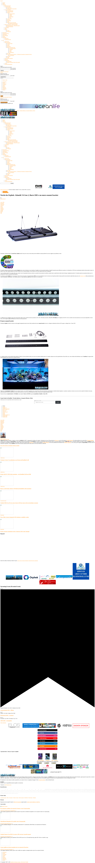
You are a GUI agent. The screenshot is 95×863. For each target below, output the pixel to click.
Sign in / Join (5, 79)
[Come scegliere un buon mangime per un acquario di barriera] (5, 845)
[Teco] (14, 579)
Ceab (9, 790)
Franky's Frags (15, 797)
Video (8, 21)
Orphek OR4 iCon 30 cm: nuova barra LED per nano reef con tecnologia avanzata (19, 502)
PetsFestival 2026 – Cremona (7, 715)
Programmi (9, 20)
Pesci (10, 17)
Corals (10, 50)
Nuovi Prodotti (5, 35)
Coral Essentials (16, 790)
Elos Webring (11, 55)
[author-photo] (3, 437)
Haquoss (57, 790)
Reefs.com (57, 440)
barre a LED (5, 409)
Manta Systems (81, 790)
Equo (39, 790)
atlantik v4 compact (6, 408)
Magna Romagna (10, 26)
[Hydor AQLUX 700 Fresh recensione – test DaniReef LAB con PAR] (7, 471)
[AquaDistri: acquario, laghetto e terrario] (81, 768)
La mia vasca (9, 18)
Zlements (14, 793)
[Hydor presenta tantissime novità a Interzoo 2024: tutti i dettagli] (7, 528)
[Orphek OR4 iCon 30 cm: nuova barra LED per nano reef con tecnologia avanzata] (7, 499)
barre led (4, 410)
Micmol (86, 790)
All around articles (12, 48)
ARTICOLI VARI (3, 810)
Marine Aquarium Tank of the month (13, 62)
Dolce (4, 3)
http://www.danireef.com (4, 439)
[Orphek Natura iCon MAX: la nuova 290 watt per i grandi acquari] (5, 832)
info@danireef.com (8, 784)
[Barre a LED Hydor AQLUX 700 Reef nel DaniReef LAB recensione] (7, 485)
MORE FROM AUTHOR (14, 445)
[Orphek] (31, 579)
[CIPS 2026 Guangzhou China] (47, 584)
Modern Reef (92, 790)
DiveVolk (32, 790)
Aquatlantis (88, 789)
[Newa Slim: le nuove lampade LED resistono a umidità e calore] (7, 514)
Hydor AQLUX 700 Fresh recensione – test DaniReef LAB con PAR (15, 474)
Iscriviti (4, 86)
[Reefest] (64, 727)
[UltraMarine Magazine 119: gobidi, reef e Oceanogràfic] (5, 819)
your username (13, 68)
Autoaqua (6, 790)
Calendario (7, 27)
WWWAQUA (2, 793)
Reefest (34, 797)
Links (4, 85)
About (6, 63)
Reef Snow (30, 797)
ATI (3, 790)
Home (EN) (7, 41)
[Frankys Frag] (39, 773)
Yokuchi (8, 793)
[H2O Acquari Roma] (64, 579)
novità (4, 412)
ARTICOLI (2, 457)
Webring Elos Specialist (13, 23)
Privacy (1, 72)
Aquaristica (76, 789)
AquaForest (72, 789)
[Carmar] (47, 579)
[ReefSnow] (14, 768)
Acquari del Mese (10, 10)
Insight (8, 45)
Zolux (17, 793)
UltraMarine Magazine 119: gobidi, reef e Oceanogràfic (12, 821)
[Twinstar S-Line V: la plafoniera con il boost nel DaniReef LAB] (7, 456)
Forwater (10, 797)
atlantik (4, 406)
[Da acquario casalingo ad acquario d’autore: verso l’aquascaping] (3, 806)
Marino (4, 2)
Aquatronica (92, 789)
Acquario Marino (8, 9)
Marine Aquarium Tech (11, 47)
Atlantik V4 (5, 407)
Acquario (4, 4)
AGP (57, 789)
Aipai (59, 789)
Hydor (60, 790)
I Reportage (5, 34)
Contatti (4, 84)
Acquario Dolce (7, 6)
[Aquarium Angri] (31, 768)
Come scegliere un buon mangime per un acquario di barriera (14, 847)
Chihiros (12, 790)
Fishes (10, 51)
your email (12, 75)
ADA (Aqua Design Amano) (52, 789)
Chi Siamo (4, 83)
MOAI (89, 790)
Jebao (68, 790)
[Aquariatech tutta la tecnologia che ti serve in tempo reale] (7, 268)
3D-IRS (46, 789)
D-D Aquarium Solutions (23, 790)
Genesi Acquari (51, 790)
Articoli (8, 12)
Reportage (9, 46)
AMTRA (65, 789)
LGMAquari (77, 790)
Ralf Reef (26, 797)
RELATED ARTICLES (5, 445)
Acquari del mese (6, 33)
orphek (4, 413)
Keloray (73, 790)
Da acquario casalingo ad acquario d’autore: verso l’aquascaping (15, 808)
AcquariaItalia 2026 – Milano (7, 710)
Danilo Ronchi (3, 198)
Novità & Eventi (8, 5)
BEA (8, 797)
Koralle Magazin (70, 440)
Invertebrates (11, 52)
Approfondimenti (10, 11)
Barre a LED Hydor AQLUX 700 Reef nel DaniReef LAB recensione (15, 488)
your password (13, 69)
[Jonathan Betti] (56, 773)
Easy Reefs (35, 790)
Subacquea (9, 31)
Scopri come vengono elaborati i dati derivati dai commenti (27, 560)
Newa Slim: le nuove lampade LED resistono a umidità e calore (14, 517)
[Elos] (14, 727)
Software (8, 56)
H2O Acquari (21, 797)
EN (3, 40)
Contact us (4, 88)
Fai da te (8, 19)
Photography (7, 60)
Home (1, 189)
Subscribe (4, 87)
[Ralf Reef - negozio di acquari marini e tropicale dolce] (64, 768)
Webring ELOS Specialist (11, 22)
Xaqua (6, 793)
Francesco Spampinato (11, 810)
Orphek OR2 (5, 415)
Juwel (70, 790)
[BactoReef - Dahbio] (47, 727)
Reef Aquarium (7, 42)
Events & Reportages (8, 64)
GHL (54, 790)
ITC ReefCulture (64, 790)
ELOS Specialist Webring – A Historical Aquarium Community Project (19, 54)
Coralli (10, 15)
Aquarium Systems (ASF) (82, 789)
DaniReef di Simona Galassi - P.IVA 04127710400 (19, 862)
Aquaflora (68, 789)
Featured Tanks (9, 43)
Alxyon (62, 789)
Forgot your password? (4, 71)
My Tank (8, 53)
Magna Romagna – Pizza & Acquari (11, 24)
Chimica (10, 14)
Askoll (1, 790)
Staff (5, 28)
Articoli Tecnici (12, 13)
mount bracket (5, 411)
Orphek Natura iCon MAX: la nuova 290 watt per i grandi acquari (15, 834)
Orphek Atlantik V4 (6, 414)
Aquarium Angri (3, 797)
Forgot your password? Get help (6, 97)
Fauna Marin (42, 790)
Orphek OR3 (5, 416)
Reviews (6, 59)
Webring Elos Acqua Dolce (12, 8)
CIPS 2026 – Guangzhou (6, 720)
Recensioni (4, 32)
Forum (4, 36)
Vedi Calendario (3, 722)
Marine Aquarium (67, 442)
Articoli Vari (9, 7)
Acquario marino (42, 779)
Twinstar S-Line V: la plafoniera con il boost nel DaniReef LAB (14, 460)
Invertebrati (11, 16)
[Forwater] (31, 727)
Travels (8, 44)
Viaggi (6, 29)
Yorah (11, 793)
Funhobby (46, 790)
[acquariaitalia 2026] (81, 579)
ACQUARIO (5, 191)
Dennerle (28, 790)
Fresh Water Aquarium (9, 58)
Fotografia (4, 37)
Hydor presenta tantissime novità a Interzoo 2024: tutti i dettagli (14, 531)
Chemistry (11, 49)
